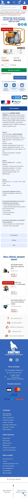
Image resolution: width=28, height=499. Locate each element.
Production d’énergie (8, 420)
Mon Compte (6, 440)
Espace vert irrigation (15, 12)
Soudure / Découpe (8, 422)
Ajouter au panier (14, 70)
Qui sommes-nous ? (8, 459)
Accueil (2, 12)
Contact (5, 461)
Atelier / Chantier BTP (8, 417)
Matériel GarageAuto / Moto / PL (7, 414)
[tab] (14, 108)
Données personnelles (8, 466)
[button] (24, 7)
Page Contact (6, 445)
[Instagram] (17, 360)
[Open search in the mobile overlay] (11, 8)
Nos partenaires (7, 470)
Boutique (7, 12)
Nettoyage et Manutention (9, 424)
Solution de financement (9, 450)
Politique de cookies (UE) (9, 447)
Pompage (23, 12)
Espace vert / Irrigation (9, 427)
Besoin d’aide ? (6, 438)
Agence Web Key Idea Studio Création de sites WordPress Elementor (15, 491)
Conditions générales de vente (10, 463)
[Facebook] (11, 360)
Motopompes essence (5, 13)
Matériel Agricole (7, 429)
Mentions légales (7, 473)
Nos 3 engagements (8, 468)
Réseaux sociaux (7, 443)
